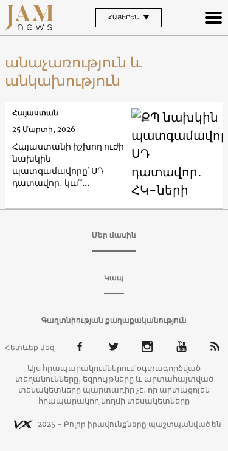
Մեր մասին (114, 234)
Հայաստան (35, 112)
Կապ (114, 277)
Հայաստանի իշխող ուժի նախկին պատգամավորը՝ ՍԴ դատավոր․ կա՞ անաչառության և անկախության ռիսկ (68, 165)
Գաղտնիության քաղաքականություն (114, 320)
